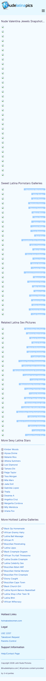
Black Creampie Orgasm (16, 551)
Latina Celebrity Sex (14, 563)
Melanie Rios (10, 457)
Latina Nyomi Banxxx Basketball (19, 590)
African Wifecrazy (12, 601)
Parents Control (8, 641)
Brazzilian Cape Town (14, 582)
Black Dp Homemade (14, 528)
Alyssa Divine (10, 453)
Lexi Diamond (11, 464)
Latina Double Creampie (16, 559)
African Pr (9, 540)
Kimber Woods (11, 449)
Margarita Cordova (13, 503)
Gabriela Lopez (11, 488)
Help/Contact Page (10, 653)
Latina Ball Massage (13, 536)
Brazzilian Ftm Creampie (16, 574)
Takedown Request (10, 637)
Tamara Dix (9, 468)
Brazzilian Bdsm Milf (14, 567)
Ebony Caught (11, 578)
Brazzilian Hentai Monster (16, 571)
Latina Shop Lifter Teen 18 (16, 594)
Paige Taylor (10, 472)
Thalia (7, 491)
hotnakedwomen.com (11, 620)
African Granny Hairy (14, 532)
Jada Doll (9, 484)
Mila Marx (9, 480)
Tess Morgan (10, 476)
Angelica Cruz (11, 499)
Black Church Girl (12, 586)
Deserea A (9, 495)
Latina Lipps (10, 547)
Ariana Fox (9, 511)
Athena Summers (12, 461)
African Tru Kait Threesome (17, 555)
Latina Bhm (9, 598)
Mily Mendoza (11, 507)
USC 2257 (6, 633)
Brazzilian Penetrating (14, 544)
